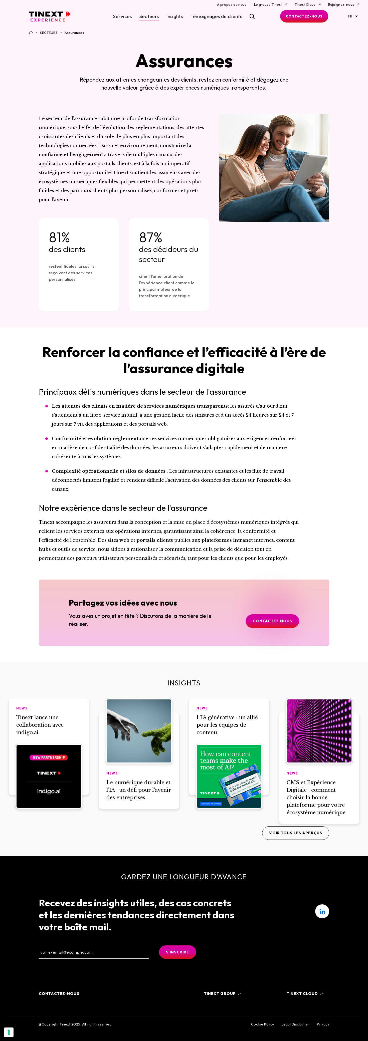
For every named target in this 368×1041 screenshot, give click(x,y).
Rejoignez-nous (341, 4)
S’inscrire (177, 952)
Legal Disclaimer (295, 1024)
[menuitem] (322, 911)
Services (122, 16)
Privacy (323, 1024)
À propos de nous (231, 4)
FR (350, 16)
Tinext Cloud (305, 4)
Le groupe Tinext (268, 4)
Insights (174, 16)
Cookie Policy (262, 1024)
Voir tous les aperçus (295, 833)
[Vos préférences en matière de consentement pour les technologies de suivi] (9, 1032)
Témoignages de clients (216, 16)
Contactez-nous (304, 16)
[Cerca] (252, 16)
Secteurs (149, 16)
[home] (50, 16)
